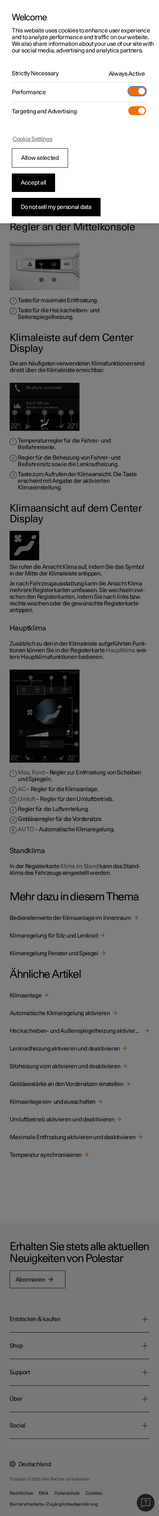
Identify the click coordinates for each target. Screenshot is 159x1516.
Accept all (33, 183)
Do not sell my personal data (56, 207)
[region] (79, 111)
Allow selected (40, 158)
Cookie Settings (33, 139)
